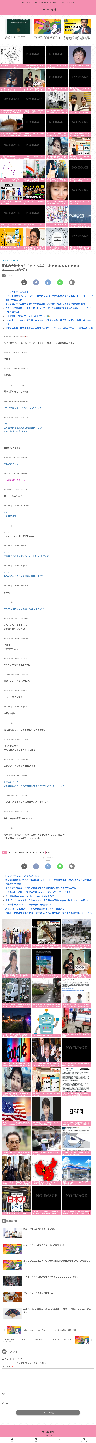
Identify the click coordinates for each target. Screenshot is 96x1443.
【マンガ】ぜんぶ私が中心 (18, 292)
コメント (7, 1366)
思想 (36, 852)
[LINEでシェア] (60, 282)
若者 (42, 852)
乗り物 (22, 852)
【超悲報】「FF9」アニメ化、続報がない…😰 (27, 316)
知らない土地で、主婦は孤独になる (22, 876)
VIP (5, 852)
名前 (4, 1394)
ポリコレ (14, 852)
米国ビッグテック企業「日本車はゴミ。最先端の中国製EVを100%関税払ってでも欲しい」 (48, 900)
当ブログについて (48, 1435)
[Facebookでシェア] (36, 282)
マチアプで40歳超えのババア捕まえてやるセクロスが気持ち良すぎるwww (40, 888)
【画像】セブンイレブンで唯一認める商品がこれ (28, 904)
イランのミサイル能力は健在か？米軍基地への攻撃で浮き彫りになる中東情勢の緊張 (45, 304)
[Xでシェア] (24, 282)
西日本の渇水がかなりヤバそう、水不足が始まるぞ (29, 896)
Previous (2, 30)
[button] (72, 282)
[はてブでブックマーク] (48, 282)
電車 (49, 852)
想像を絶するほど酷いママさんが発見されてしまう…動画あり (34, 909)
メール (5, 1403)
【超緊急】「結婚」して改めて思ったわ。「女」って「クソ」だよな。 (39, 892)
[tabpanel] (18, 30)
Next (94, 30)
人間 (29, 852)
